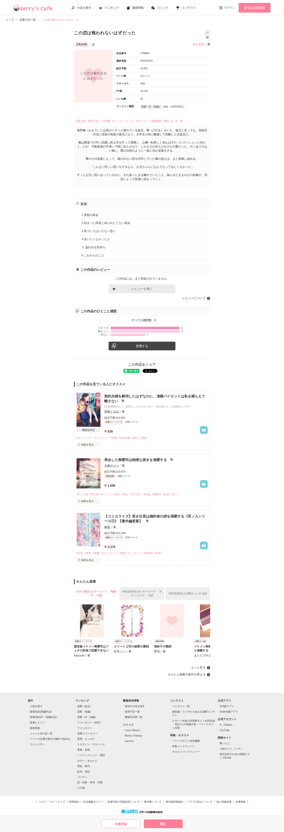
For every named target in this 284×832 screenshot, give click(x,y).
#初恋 (166, 494)
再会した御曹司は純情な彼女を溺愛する (136, 460)
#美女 (117, 494)
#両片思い (94, 121)
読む (163, 823)
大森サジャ (111, 465)
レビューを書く (142, 288)
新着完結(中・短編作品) (43, 717)
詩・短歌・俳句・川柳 (89, 782)
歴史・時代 (83, 766)
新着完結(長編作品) (41, 711)
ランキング (112, 7)
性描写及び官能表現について (123, 801)
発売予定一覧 (132, 711)
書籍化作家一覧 (133, 717)
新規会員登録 (254, 8)
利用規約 (74, 801)
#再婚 (143, 437)
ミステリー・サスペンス (91, 744)
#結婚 (147, 494)
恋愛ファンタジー (87, 733)
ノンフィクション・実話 (91, 755)
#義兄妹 (81, 121)
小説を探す (84, 7)
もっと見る (198, 667)
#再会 (135, 437)
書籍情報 (138, 7)
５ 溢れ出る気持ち (93, 247)
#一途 (179, 121)
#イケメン (142, 121)
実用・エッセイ (86, 738)
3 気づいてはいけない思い (99, 231)
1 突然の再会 (90, 215)
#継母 (123, 553)
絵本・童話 (83, 771)
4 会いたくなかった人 (96, 239)
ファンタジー (84, 728)
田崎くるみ (111, 411)
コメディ (82, 777)
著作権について (153, 801)
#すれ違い (136, 494)
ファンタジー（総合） (89, 722)
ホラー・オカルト (87, 760)
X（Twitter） (227, 724)
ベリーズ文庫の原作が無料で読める (50, 738)
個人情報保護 (223, 801)
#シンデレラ (135, 553)
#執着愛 (156, 121)
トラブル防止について (199, 801)
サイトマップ (57, 801)
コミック (162, 7)
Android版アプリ (229, 711)
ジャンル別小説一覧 (41, 733)
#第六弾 (94, 494)
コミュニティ (37, 744)
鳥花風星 (198, 44)
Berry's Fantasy (133, 735)
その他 (81, 787)
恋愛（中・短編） (87, 717)
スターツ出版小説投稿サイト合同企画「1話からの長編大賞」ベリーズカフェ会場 (193, 724)
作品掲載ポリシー (93, 801)
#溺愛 (106, 121)
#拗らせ (168, 121)
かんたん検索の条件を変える (187, 674)
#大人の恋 (82, 494)
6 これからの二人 (93, 255)
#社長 (80, 553)
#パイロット (102, 437)
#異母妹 (148, 553)
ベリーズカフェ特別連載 (186, 740)
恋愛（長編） (84, 711)
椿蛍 (107, 527)
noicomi (129, 741)
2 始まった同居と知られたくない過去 (106, 222)
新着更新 (35, 728)
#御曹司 (156, 494)
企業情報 (241, 801)
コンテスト (189, 7)
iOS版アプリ (227, 706)
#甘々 (174, 494)
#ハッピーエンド (123, 121)
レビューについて (194, 298)
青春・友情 (83, 749)
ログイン (229, 7)
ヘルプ (42, 801)
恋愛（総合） (84, 706)
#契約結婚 (124, 437)
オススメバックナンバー (186, 751)
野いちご (225, 743)
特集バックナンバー (183, 746)
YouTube (225, 730)
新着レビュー (37, 722)
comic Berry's (132, 730)
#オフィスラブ (85, 437)
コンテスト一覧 (181, 706)
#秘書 (96, 553)
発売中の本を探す (135, 706)
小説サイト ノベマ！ (231, 748)
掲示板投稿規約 (174, 801)
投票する (142, 346)
